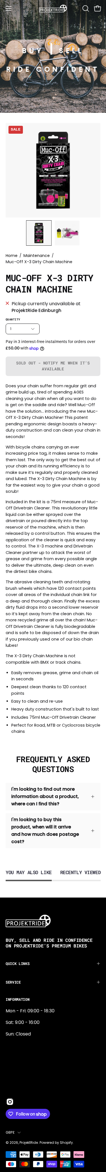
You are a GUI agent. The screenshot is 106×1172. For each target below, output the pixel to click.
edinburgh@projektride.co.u (36, 1082)
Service (13, 982)
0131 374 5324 (21, 1045)
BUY (33, 50)
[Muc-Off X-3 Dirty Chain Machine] (38, 233)
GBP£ (10, 1132)
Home (12, 255)
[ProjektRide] (53, 8)
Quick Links (17, 963)
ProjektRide (29, 1142)
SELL (71, 50)
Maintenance (36, 255)
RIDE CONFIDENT (52, 69)
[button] (85, 8)
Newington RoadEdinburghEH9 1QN (24, 1064)
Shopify (66, 1142)
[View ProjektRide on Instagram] (10, 1102)
